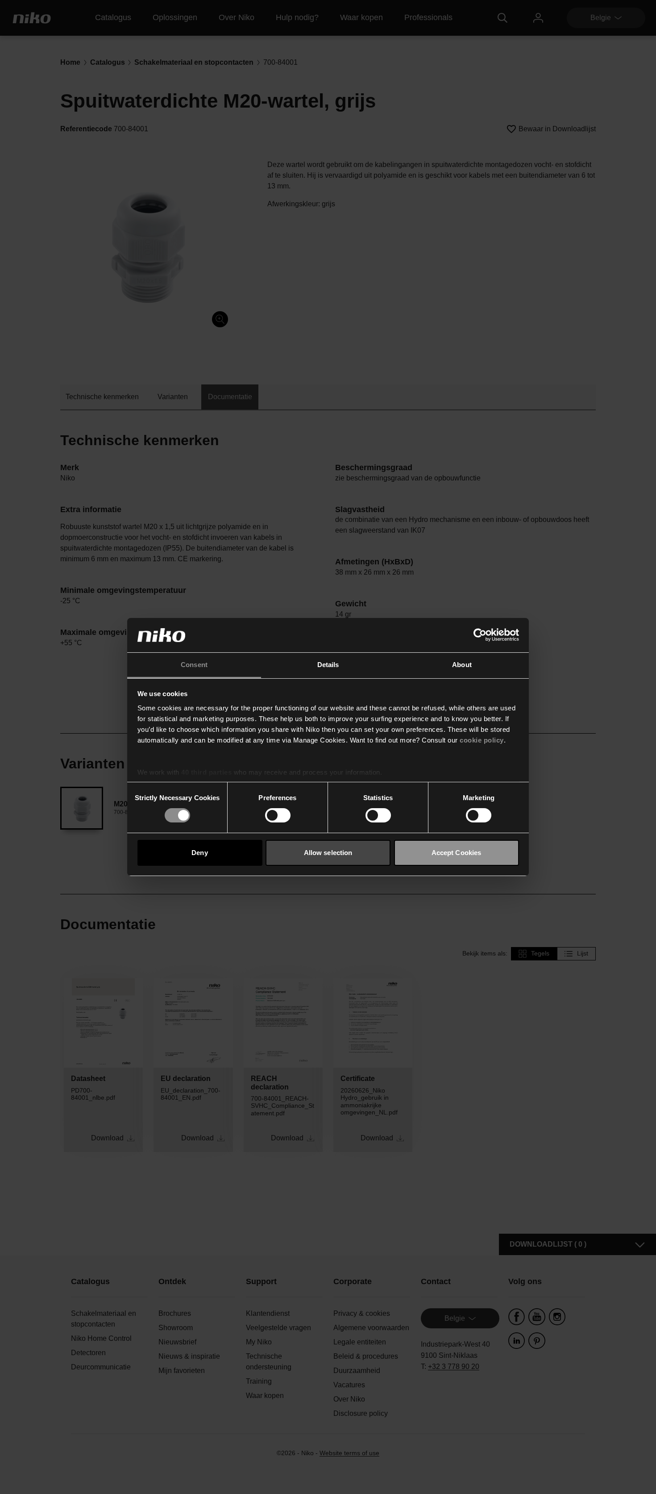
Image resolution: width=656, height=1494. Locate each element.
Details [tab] (328, 664)
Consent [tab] (194, 664)
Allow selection (328, 852)
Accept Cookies (456, 852)
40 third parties (206, 772)
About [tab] (462, 664)
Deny (199, 852)
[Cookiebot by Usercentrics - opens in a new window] (480, 635)
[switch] (278, 815)
